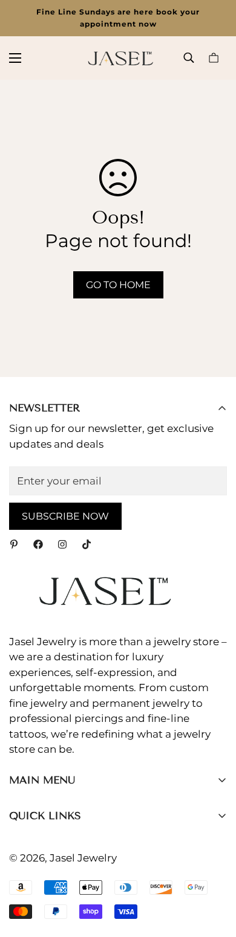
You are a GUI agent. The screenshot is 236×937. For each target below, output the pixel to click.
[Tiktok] (86, 544)
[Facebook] (38, 544)
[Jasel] (118, 58)
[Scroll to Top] (214, 873)
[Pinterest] (14, 544)
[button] (213, 58)
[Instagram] (62, 544)
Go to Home (118, 285)
